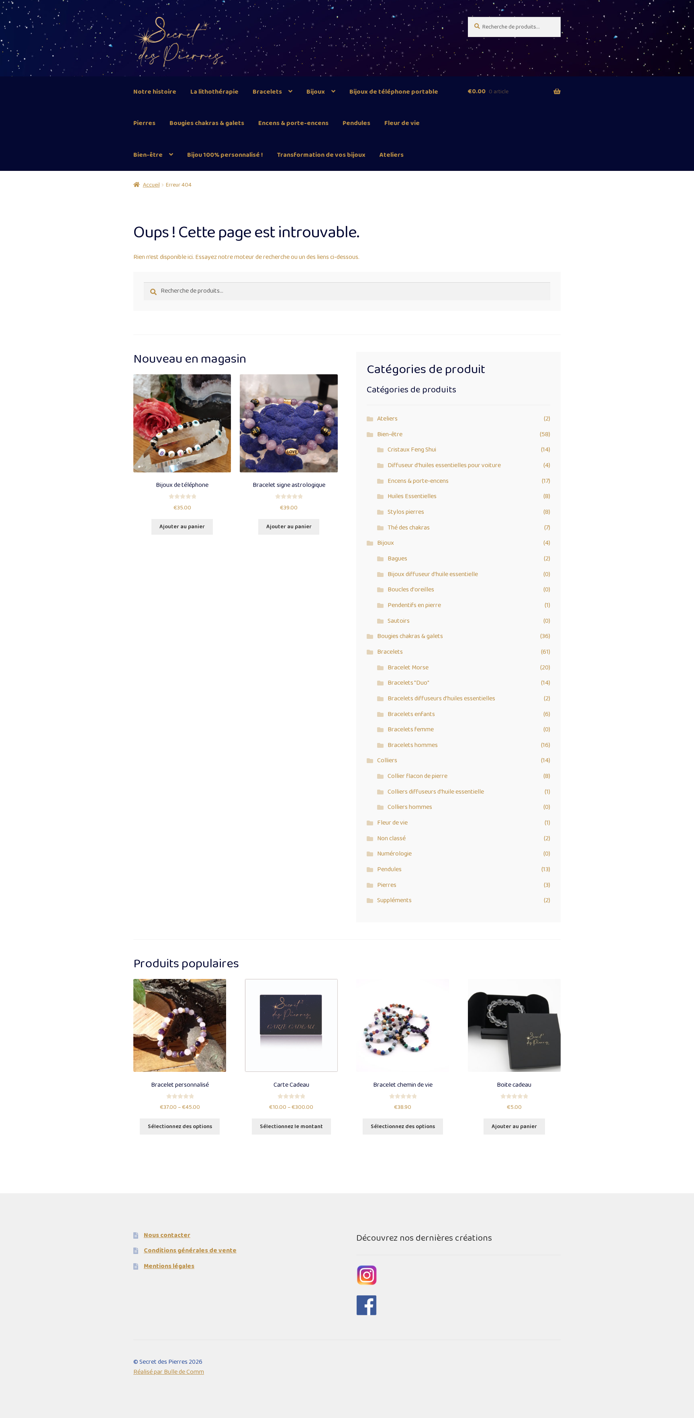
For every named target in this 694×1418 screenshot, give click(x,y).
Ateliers (392, 155)
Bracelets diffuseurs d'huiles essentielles (441, 699)
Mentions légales (169, 1266)
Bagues (397, 559)
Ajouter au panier (182, 526)
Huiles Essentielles (412, 496)
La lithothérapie (214, 92)
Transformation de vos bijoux (321, 155)
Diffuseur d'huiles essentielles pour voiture (444, 465)
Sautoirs (399, 621)
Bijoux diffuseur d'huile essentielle (433, 574)
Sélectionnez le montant (291, 1126)
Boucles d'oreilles (411, 590)
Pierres (144, 123)
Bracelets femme (411, 729)
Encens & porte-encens (293, 123)
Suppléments (394, 900)
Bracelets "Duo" (408, 683)
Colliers (387, 760)
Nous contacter (167, 1235)
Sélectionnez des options (180, 1126)
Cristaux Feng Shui (412, 450)
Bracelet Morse (408, 668)
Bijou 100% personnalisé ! (225, 155)
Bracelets (267, 92)
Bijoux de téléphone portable (393, 92)
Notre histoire (154, 92)
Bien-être (148, 155)
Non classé (391, 838)
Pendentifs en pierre (414, 605)
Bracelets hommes (413, 745)
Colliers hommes (410, 807)
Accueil (151, 185)
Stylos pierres (406, 512)
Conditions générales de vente (190, 1251)
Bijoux (315, 92)
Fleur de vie (402, 123)
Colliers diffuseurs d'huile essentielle (436, 792)
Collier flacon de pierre (417, 776)
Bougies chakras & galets (206, 123)
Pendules (356, 123)
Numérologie (394, 854)
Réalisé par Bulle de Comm (168, 1372)
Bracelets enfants (411, 714)
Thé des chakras (409, 528)
